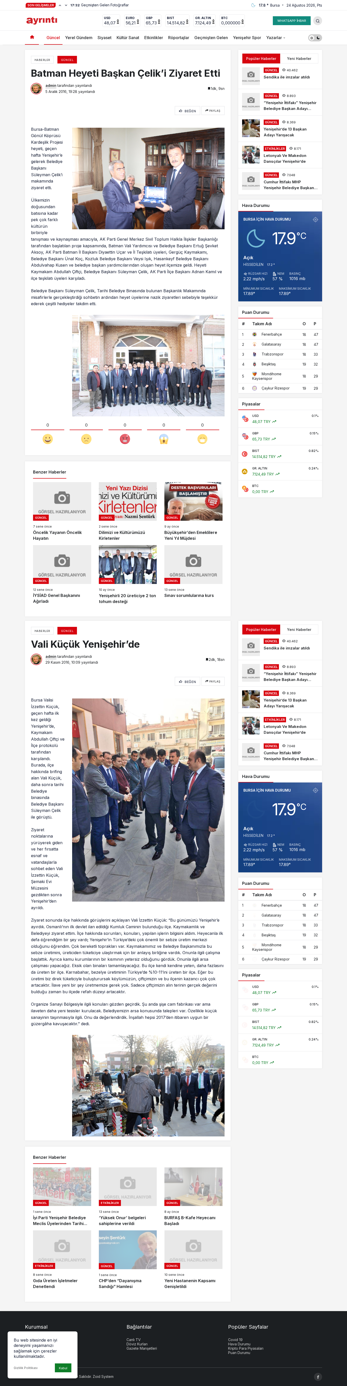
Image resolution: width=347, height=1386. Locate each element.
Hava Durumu (239, 1344)
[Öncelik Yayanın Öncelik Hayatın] (62, 511)
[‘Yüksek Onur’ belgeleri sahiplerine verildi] (128, 1197)
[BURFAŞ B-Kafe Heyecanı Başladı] (193, 1197)
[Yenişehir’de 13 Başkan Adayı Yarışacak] (280, 129)
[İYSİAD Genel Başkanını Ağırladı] (62, 574)
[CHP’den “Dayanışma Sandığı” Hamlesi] (128, 1260)
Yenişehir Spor (247, 37)
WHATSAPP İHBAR (291, 21)
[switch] (315, 38)
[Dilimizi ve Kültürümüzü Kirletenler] (128, 511)
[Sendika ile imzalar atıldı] (280, 76)
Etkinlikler (153, 37)
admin (50, 85)
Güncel (53, 37)
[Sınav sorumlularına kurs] (193, 574)
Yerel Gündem (78, 37)
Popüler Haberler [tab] (261, 58)
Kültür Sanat (128, 37)
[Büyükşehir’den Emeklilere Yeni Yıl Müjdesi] (193, 511)
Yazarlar (274, 37)
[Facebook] (318, 1377)
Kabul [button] (63, 1368)
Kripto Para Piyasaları (245, 1348)
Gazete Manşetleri (142, 1348)
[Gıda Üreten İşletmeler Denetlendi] (62, 1260)
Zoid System (103, 1376)
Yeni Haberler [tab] (299, 58)
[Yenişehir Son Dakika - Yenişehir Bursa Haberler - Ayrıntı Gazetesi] (42, 20)
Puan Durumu (239, 1352)
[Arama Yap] (317, 20)
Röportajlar (178, 37)
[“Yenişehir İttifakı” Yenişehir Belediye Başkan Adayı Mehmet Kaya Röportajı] (280, 102)
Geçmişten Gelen (211, 37)
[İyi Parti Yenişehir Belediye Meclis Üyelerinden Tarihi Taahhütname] (62, 1197)
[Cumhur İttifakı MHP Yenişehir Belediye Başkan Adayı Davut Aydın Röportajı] (280, 181)
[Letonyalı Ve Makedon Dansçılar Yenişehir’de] (280, 155)
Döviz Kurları (137, 1344)
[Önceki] (60, 5)
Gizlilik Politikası (26, 1368)
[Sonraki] (66, 5)
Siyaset (105, 37)
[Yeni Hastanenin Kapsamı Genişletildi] (193, 1260)
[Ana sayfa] (32, 38)
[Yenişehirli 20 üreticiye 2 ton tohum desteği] (128, 574)
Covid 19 (235, 1340)
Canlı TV (134, 1340)
